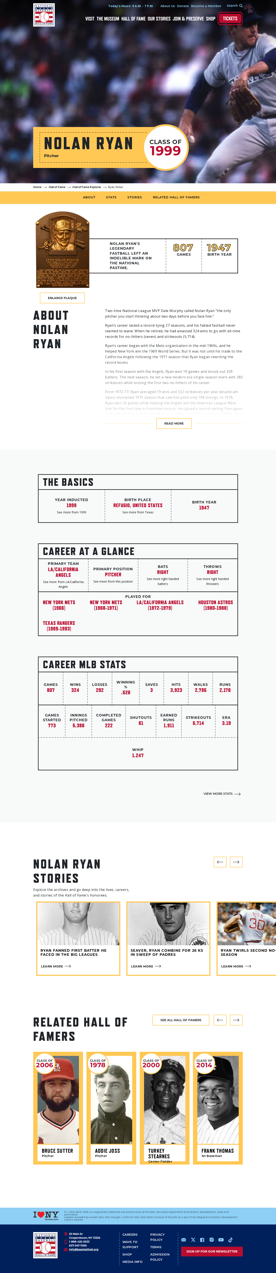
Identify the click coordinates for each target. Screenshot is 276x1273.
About (89, 197)
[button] (220, 862)
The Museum (108, 19)
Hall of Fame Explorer (86, 187)
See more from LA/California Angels (63, 584)
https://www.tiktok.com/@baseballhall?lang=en (230, 1239)
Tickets (230, 18)
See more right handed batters (163, 581)
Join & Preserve (188, 19)
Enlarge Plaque (62, 298)
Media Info (132, 1262)
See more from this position (113, 581)
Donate (183, 6)
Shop (210, 19)
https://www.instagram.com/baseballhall (211, 1239)
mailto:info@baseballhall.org (183, 1239)
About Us (167, 6)
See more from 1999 (71, 512)
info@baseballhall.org (83, 1249)
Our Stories (159, 19)
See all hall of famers (180, 1020)
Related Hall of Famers (176, 197)
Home (37, 187)
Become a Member (206, 6)
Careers (130, 1235)
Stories (134, 197)
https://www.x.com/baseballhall (193, 1239)
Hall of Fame (133, 19)
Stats (111, 197)
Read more (174, 423)
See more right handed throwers (212, 581)
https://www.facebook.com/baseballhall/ (202, 1239)
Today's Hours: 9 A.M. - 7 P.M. (131, 6)
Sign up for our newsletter (212, 1251)
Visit (89, 19)
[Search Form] (232, 6)
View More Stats (218, 794)
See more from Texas (137, 512)
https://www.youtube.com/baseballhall (221, 1239)
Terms (156, 1247)
